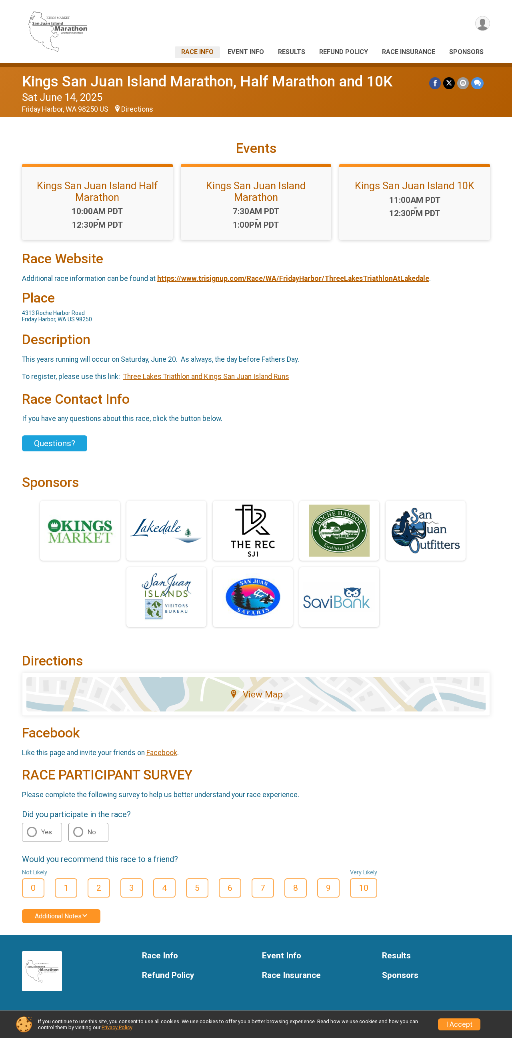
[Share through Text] (477, 83)
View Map (263, 694)
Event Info (246, 52)
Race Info (197, 52)
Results (291, 52)
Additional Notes (58, 916)
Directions (137, 109)
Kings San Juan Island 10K (414, 186)
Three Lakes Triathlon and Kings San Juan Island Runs (206, 377)
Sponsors (466, 52)
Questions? (54, 443)
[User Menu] (482, 23)
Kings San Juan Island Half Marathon (97, 191)
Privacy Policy (117, 1027)
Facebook (161, 753)
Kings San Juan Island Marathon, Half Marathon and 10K (207, 81)
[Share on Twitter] (449, 83)
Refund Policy (343, 52)
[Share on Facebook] (435, 83)
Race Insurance (408, 52)
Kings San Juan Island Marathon (256, 191)
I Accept (459, 1024)
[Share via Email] (463, 83)
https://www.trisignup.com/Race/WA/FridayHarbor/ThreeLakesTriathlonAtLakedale (293, 279)
